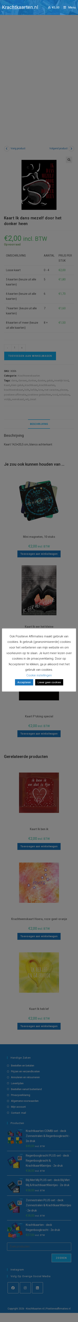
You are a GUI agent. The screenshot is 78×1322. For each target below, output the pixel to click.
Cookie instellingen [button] (39, 675)
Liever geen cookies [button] (49, 682)
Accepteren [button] (24, 682)
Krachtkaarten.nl (20, 7)
